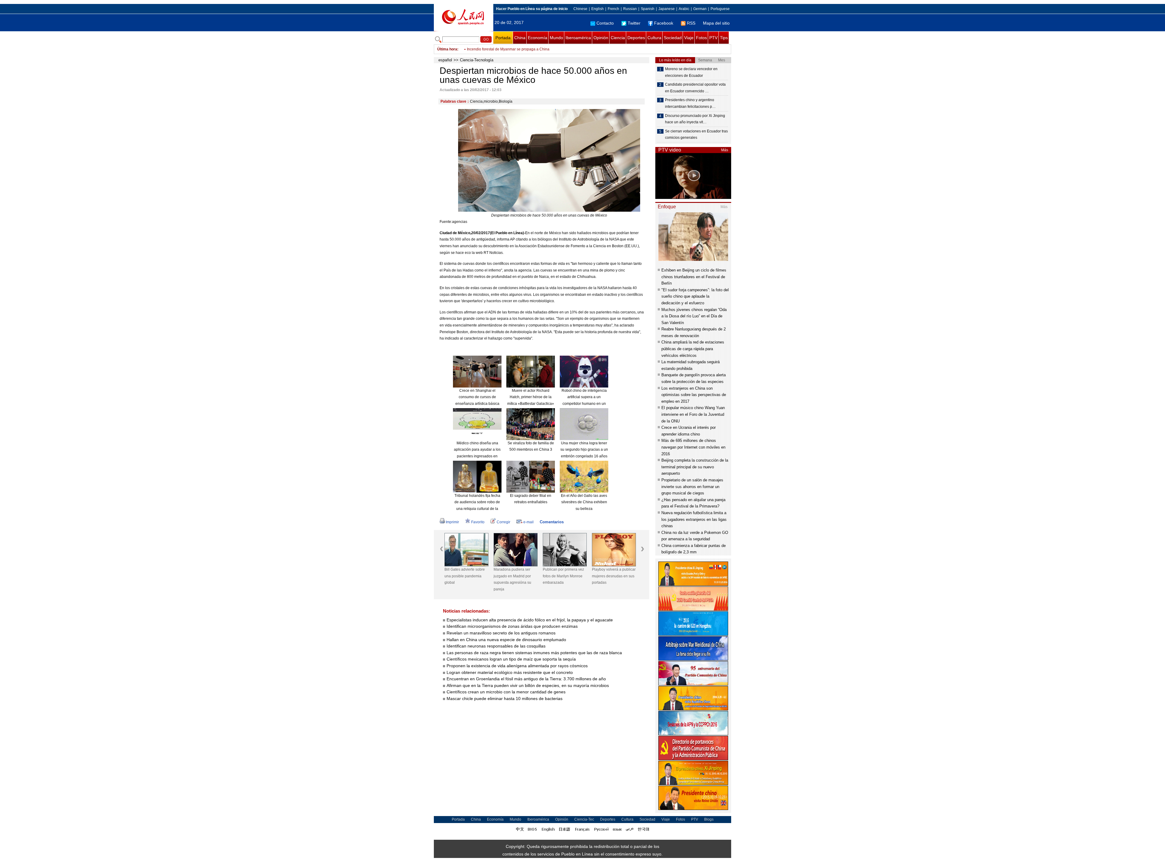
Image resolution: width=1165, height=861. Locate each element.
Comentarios (552, 522)
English (597, 9)
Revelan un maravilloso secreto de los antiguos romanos (501, 632)
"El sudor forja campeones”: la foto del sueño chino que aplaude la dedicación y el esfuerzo (695, 296)
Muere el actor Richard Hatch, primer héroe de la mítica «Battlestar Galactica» (530, 397)
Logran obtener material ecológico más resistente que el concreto (510, 672)
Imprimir (452, 522)
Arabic (684, 9)
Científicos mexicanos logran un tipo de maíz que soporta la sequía (511, 659)
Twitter (634, 23)
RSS (691, 23)
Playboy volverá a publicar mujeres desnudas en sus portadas (614, 576)
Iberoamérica (578, 37)
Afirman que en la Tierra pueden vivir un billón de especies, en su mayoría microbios (528, 685)
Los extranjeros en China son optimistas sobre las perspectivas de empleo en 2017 (693, 395)
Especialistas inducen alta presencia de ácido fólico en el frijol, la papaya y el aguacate (530, 619)
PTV (713, 37)
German (700, 9)
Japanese (666, 9)
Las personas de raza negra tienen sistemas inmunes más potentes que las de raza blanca (534, 652)
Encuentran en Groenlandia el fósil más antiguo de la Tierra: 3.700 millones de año (526, 678)
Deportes (636, 37)
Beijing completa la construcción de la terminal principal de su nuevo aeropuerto (694, 467)
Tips (724, 37)
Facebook (663, 23)
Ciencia (618, 37)
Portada (503, 37)
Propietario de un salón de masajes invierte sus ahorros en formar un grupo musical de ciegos (692, 486)
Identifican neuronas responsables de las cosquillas (496, 646)
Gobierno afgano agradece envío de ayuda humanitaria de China (521, 49)
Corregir (503, 522)
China (519, 37)
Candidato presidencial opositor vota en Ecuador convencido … (695, 87)
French (613, 9)
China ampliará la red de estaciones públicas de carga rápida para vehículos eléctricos (692, 348)
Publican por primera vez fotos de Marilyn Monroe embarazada (563, 576)
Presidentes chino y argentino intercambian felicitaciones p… (690, 103)
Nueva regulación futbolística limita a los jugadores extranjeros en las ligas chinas (694, 519)
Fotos (701, 37)
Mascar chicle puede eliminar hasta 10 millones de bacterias (504, 698)
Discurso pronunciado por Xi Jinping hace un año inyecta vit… (695, 119)
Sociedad (673, 37)
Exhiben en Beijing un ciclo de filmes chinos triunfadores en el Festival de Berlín (693, 276)
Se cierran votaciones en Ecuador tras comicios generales (696, 134)
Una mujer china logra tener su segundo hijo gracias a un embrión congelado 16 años (584, 449)
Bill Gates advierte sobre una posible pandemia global (464, 576)
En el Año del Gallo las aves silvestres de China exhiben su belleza (584, 502)
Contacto (605, 23)
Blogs (709, 819)
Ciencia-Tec (584, 819)
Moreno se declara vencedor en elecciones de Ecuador (691, 72)
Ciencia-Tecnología (476, 60)
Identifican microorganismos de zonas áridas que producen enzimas (512, 626)
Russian (630, 9)
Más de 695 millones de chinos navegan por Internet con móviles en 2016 (693, 447)
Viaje (689, 37)
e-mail (528, 522)
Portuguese (720, 9)
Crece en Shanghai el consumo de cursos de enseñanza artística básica (477, 397)
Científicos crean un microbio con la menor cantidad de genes (506, 691)
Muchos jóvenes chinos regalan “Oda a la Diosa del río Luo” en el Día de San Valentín (694, 316)
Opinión (600, 37)
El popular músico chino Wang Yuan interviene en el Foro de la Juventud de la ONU (693, 414)
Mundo (556, 37)
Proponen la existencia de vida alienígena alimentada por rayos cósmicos (517, 665)
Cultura (654, 37)
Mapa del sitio (716, 23)
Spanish (647, 9)
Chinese (580, 9)
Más (724, 150)
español (445, 60)
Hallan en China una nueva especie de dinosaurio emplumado (506, 639)
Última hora (447, 49)
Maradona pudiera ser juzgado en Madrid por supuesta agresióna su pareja (512, 579)
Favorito (478, 522)
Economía (537, 37)
